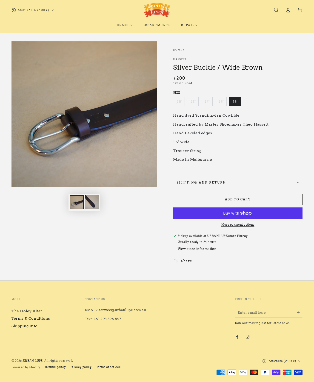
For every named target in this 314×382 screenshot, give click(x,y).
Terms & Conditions (30, 318)
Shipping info (24, 326)
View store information (197, 249)
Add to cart (238, 199)
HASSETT (179, 59)
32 (193, 101)
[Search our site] (276, 10)
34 (207, 101)
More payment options (237, 224)
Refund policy (55, 367)
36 (221, 101)
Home (177, 50)
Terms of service (108, 367)
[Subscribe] (300, 312)
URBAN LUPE (33, 360)
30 (179, 101)
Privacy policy (81, 367)
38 (235, 101)
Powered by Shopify (25, 367)
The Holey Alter (27, 311)
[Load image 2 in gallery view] (92, 202)
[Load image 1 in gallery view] (77, 202)
